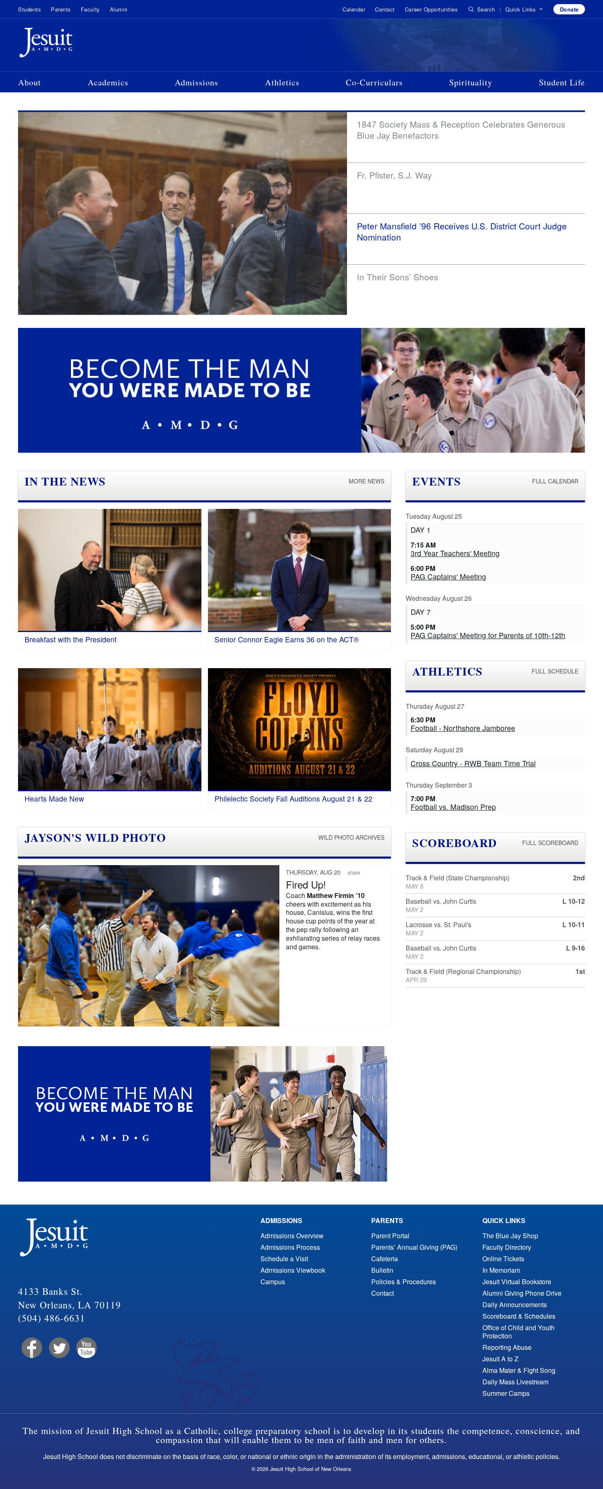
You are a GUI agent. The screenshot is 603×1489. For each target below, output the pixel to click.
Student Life (562, 82)
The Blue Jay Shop (510, 1235)
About (29, 82)
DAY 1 (421, 530)
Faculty (90, 9)
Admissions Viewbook (292, 1270)
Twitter (58, 1348)
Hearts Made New (54, 798)
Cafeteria (384, 1258)
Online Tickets (503, 1258)
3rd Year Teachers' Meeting (455, 553)
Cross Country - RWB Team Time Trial (473, 763)
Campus (272, 1281)
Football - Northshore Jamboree (463, 728)
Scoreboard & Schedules (518, 1316)
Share (353, 872)
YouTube (86, 1348)
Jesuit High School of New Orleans (75, 44)
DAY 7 (421, 612)
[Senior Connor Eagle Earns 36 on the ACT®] (299, 570)
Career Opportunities (431, 9)
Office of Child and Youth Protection (518, 1331)
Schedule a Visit (284, 1258)
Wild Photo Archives (351, 837)
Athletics (282, 82)
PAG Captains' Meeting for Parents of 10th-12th (488, 635)
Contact (385, 9)
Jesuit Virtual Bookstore (516, 1281)
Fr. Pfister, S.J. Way (394, 175)
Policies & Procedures (403, 1281)
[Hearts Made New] (109, 729)
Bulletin (382, 1270)
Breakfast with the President (70, 639)
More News (366, 481)
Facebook (31, 1348)
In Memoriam (501, 1270)
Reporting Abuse (507, 1347)
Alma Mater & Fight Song (518, 1370)
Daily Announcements (514, 1304)
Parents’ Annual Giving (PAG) (414, 1247)
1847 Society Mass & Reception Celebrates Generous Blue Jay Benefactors (461, 129)
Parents (61, 9)
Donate (569, 9)
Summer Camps (506, 1393)
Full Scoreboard (550, 842)
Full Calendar (555, 481)
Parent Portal (390, 1235)
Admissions (196, 82)
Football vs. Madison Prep (453, 807)
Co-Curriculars (374, 82)
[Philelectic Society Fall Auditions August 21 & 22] (299, 729)
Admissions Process (290, 1247)
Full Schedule (555, 671)
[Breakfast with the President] (109, 570)
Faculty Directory (506, 1247)
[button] (524, 9)
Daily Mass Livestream (515, 1381)
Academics (108, 82)
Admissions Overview (292, 1235)
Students (29, 9)
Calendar (354, 9)
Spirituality (470, 82)
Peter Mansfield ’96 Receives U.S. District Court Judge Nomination (462, 231)
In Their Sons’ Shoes (397, 276)
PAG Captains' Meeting (448, 576)
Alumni (119, 9)
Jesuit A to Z (500, 1358)
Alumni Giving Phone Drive (522, 1293)
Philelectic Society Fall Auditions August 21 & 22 (293, 798)
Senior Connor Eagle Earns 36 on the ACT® (287, 639)
